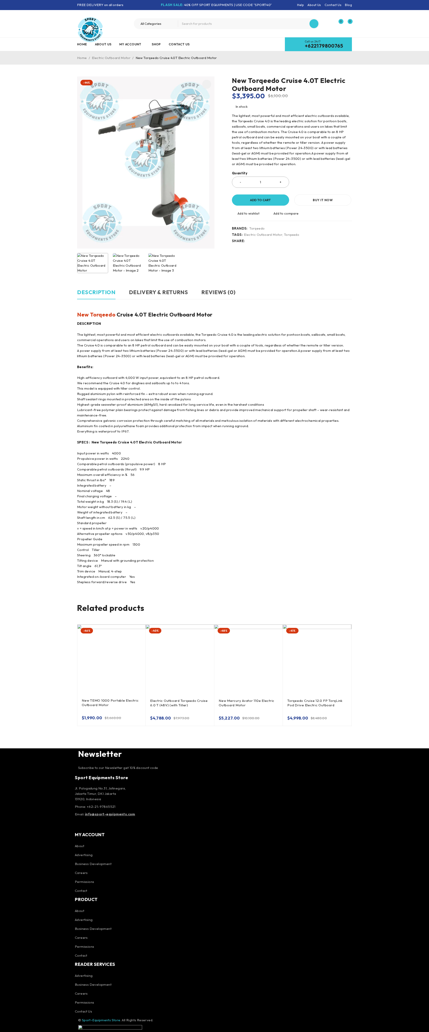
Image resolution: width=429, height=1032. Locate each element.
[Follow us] (91, 823)
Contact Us (333, 5)
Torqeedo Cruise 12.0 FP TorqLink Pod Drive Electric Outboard (315, 703)
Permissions (84, 882)
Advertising (84, 855)
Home (82, 58)
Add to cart (260, 200)
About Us (314, 5)
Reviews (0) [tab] (218, 292)
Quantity (239, 173)
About (79, 846)
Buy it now (323, 200)
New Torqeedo (96, 314)
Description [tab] (96, 292)
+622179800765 (324, 46)
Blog (348, 5)
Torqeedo (257, 228)
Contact (81, 890)
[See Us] (103, 823)
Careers (81, 873)
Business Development (93, 864)
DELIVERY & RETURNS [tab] (158, 292)
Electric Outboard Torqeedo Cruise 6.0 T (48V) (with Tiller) (179, 703)
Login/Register (328, 24)
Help (300, 5)
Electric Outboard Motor (111, 58)
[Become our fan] (79, 823)
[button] (206, 84)
